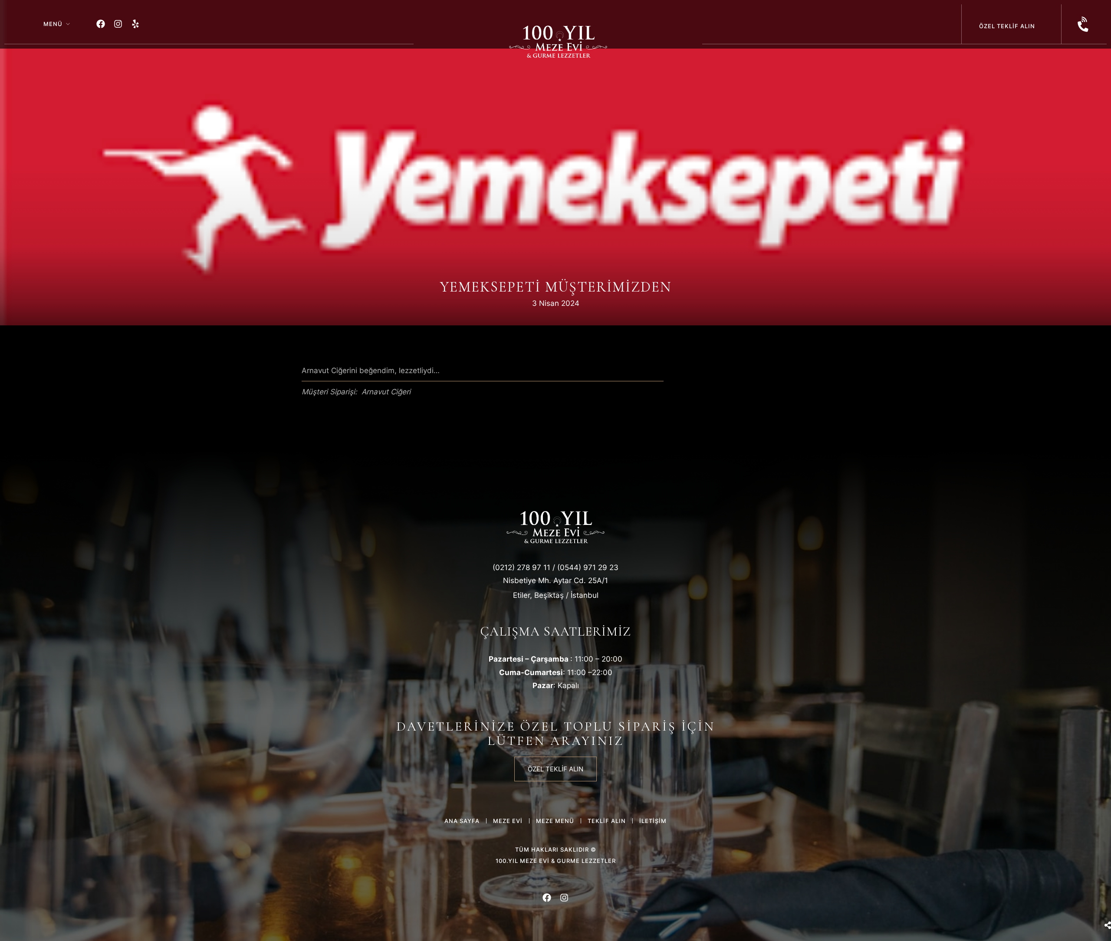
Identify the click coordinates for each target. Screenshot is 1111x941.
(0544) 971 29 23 (587, 567)
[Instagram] (118, 24)
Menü (52, 23)
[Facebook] (100, 24)
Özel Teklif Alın (1007, 26)
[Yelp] (135, 24)
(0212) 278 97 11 (521, 567)
